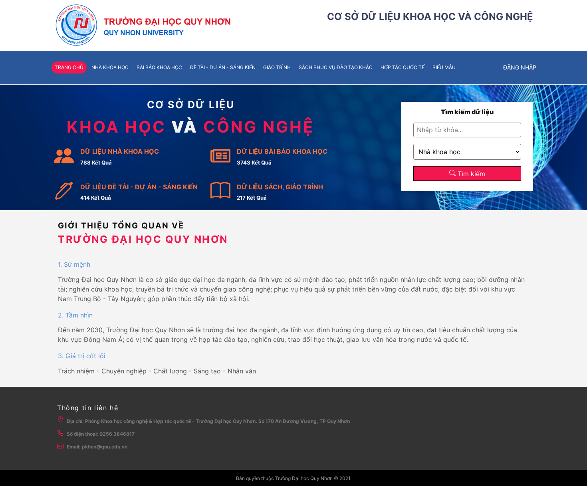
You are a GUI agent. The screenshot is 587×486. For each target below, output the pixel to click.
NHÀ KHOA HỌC (110, 67)
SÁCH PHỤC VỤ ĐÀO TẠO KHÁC (336, 67)
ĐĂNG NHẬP (519, 67)
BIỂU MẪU (444, 67)
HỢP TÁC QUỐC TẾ (402, 67)
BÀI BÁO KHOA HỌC (159, 67)
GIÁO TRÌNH (277, 67)
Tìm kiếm (470, 174)
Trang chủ (69, 67)
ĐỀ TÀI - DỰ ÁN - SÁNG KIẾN (223, 67)
